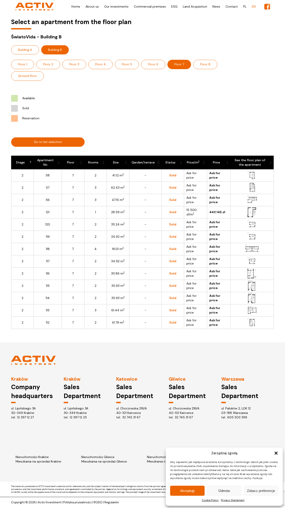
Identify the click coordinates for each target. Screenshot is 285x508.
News (216, 6)
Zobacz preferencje (261, 491)
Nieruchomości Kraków (32, 457)
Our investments (116, 6)
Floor (70, 162)
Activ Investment (49, 502)
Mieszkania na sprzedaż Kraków (38, 461)
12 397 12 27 (25, 417)
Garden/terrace (143, 162)
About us (92, 6)
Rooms (93, 162)
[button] (276, 453)
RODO (98, 502)
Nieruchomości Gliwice (97, 457)
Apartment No (45, 162)
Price (216, 162)
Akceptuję (187, 491)
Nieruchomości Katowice (165, 457)
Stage (20, 162)
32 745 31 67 (131, 417)
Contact (232, 6)
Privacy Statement (232, 500)
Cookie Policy (210, 500)
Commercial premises (150, 6)
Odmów (224, 491)
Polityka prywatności (77, 502)
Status (170, 162)
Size (116, 162)
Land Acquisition (195, 6)
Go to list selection (48, 142)
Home (75, 6)
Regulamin (111, 502)
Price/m (193, 162)
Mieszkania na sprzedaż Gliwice (104, 461)
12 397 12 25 (78, 417)
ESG (174, 6)
